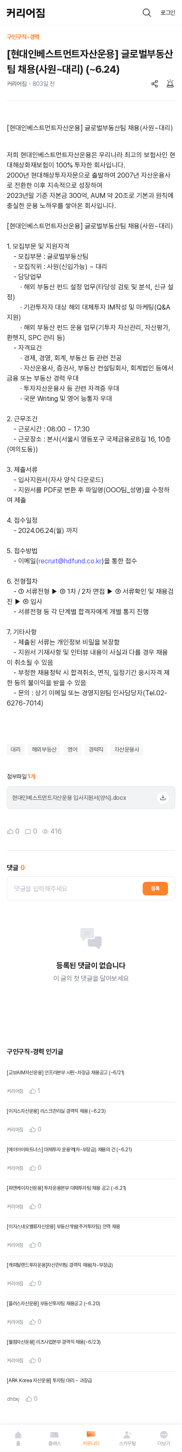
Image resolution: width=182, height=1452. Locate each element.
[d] (170, 84)
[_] (163, 797)
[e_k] (127, 1435)
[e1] (155, 84)
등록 (155, 889)
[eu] (18, 1435)
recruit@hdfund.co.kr (70, 561)
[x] (55, 1435)
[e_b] (25, 13)
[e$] (147, 13)
